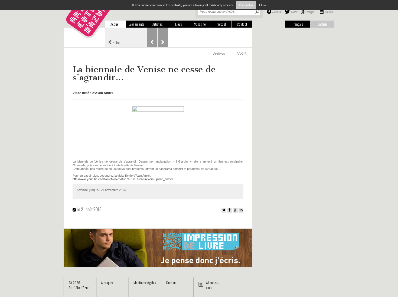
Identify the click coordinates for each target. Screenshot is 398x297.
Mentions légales (144, 282)
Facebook (276, 12)
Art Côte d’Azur (78, 287)
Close (262, 5)
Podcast (221, 24)
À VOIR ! (242, 53)
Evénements (136, 24)
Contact (242, 24)
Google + (311, 12)
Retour (114, 41)
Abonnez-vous (212, 285)
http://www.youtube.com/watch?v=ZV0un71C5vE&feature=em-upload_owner (123, 179)
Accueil (115, 24)
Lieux (178, 24)
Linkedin (328, 12)
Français (297, 24)
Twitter (294, 12)
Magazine (200, 24)
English (322, 24)
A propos (107, 282)
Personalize (246, 5)
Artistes (157, 24)
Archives (219, 53)
